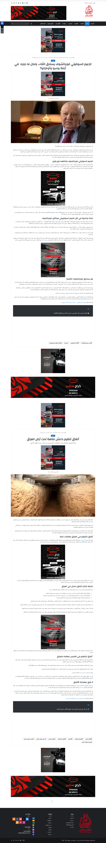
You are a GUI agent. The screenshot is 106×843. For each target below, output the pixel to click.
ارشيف (49, 834)
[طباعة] (2, 31)
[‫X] (2, 26)
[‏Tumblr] (2, 29)
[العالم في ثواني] (89, 11)
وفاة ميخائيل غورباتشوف (55, 343)
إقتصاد (82, 23)
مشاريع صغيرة (51, 23)
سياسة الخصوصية (70, 822)
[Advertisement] (53, 329)
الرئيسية (92, 23)
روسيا (46, 240)
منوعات (64, 23)
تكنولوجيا (76, 23)
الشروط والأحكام (70, 824)
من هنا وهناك (48, 825)
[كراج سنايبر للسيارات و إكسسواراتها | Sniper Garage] (53, 40)
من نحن (72, 820)
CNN (62, 214)
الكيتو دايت (58, 23)
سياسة (87, 23)
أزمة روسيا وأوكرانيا (86, 343)
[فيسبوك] (2, 23)
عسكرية (70, 23)
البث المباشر (43, 23)
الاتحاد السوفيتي (74, 343)
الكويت (49, 827)
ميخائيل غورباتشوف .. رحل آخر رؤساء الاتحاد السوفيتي (73, 302)
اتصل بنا (72, 827)
